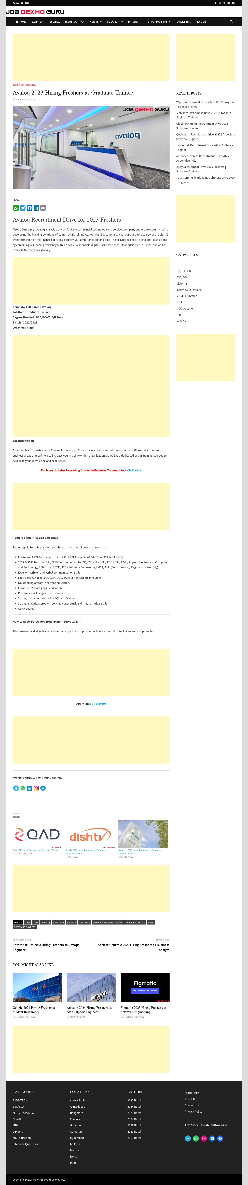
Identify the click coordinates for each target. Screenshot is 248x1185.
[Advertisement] (91, 57)
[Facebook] (216, 3)
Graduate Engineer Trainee (107, 922)
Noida (74, 1156)
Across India (77, 1100)
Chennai (75, 1119)
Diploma (181, 283)
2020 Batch (134, 1131)
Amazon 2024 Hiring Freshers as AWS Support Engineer (89, 1009)
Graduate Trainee (135, 922)
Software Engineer (24, 927)
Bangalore (76, 1113)
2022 (27, 922)
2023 (35, 922)
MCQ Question (185, 308)
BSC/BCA (55, 21)
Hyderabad (77, 1138)
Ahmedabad (77, 1107)
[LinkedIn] (224, 3)
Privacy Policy (193, 1111)
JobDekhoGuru (55, 1179)
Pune (150, 922)
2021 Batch (134, 1125)
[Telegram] (229, 3)
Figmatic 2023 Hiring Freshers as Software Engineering (144, 1009)
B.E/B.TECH (38, 21)
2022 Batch (134, 1119)
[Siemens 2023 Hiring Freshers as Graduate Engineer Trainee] (143, 834)
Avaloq (46, 922)
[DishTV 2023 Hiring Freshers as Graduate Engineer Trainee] (90, 834)
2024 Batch (134, 1107)
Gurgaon (75, 1125)
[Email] (233, 3)
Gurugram (76, 1131)
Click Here (134, 470)
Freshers (84, 922)
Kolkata (75, 1144)
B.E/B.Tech (58, 922)
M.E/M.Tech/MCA (74, 21)
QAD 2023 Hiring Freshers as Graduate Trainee (36, 850)
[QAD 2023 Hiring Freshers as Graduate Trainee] (37, 834)
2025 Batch (134, 1100)
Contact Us (192, 1105)
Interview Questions (189, 290)
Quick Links (183, 21)
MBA (179, 302)
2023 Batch (134, 1113)
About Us (190, 1099)
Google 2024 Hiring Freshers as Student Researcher (34, 1009)
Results (201, 21)
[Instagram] (220, 3)
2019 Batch (134, 1138)
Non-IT (180, 315)
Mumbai (75, 1150)
